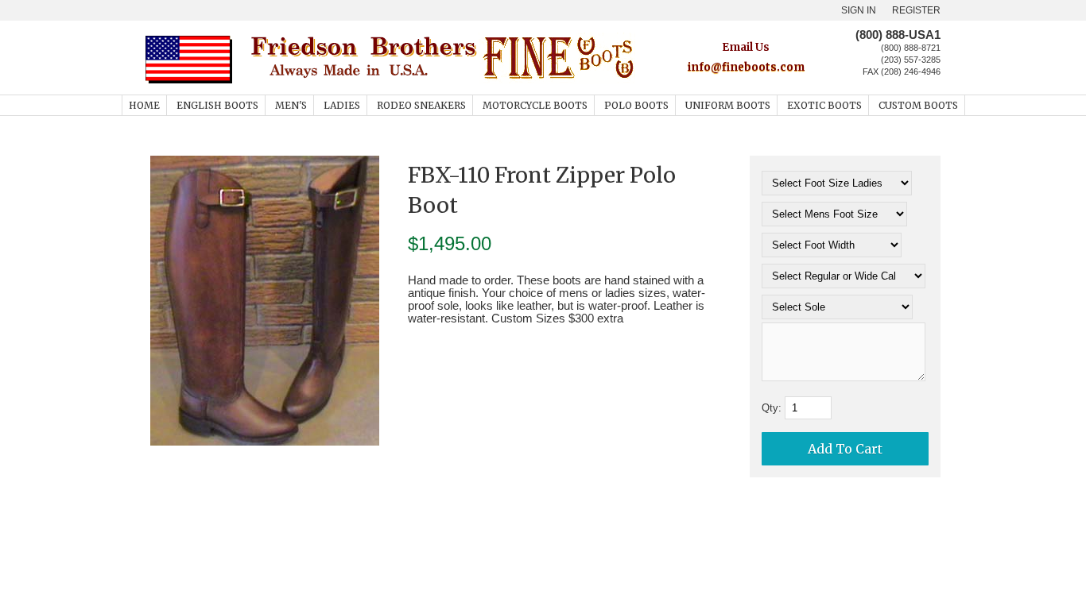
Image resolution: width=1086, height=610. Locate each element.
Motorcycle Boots (535, 105)
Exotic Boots (824, 105)
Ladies (342, 105)
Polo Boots (636, 105)
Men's (291, 105)
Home (144, 105)
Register (916, 10)
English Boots (217, 105)
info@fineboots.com (746, 67)
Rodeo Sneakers (421, 105)
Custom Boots (918, 105)
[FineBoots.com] (441, 81)
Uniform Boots (727, 105)
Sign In (858, 10)
